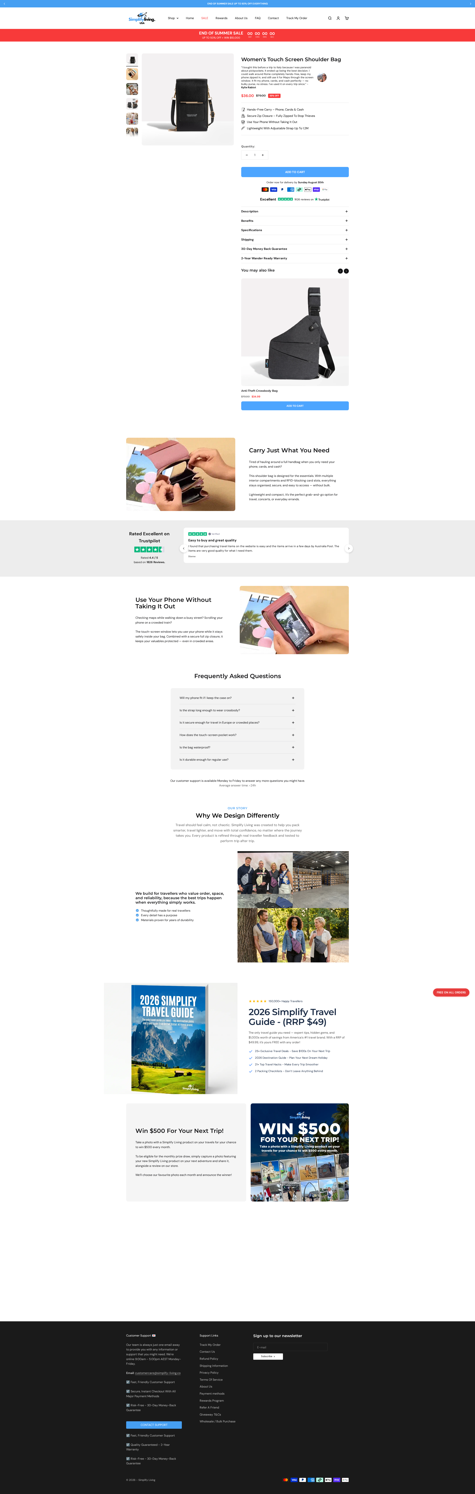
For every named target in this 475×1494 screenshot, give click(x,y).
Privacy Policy (209, 1373)
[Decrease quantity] (246, 155)
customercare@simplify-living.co (158, 1373)
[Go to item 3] (132, 89)
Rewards (221, 18)
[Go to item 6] (132, 134)
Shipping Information (214, 1366)
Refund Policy (209, 1359)
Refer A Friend (209, 1407)
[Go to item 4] (132, 104)
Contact (273, 18)
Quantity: (248, 146)
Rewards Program (212, 1401)
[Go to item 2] (132, 74)
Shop (171, 18)
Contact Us (207, 1352)
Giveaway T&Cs (210, 1414)
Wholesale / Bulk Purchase (217, 1421)
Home (190, 18)
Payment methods (212, 1394)
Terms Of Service (211, 1380)
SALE (204, 18)
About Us (241, 18)
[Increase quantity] (262, 155)
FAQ (258, 18)
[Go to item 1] (132, 59)
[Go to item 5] (132, 119)
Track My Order (296, 18)
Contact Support (154, 1425)
